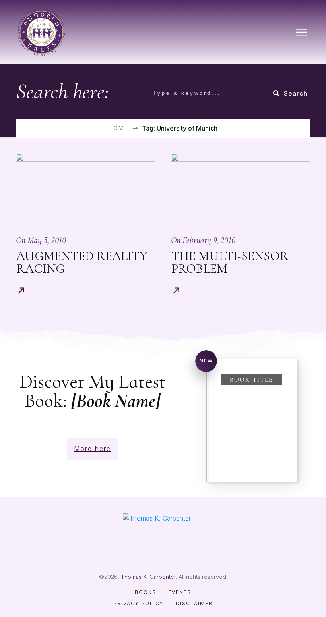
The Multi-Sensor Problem (230, 262)
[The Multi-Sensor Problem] (240, 190)
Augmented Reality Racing (81, 262)
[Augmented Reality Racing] (85, 190)
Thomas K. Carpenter (148, 576)
